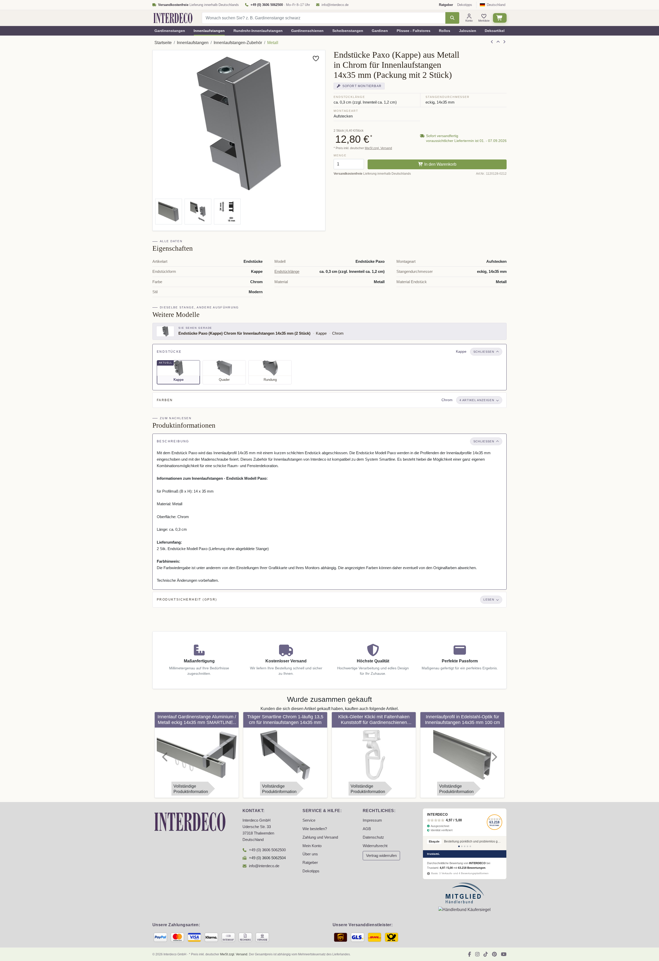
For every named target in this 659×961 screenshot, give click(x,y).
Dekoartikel (495, 31)
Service (308, 820)
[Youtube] (504, 954)
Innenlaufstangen (209, 31)
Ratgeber (310, 863)
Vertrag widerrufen (381, 856)
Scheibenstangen (347, 31)
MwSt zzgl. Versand (378, 148)
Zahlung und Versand (320, 837)
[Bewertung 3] (464, 846)
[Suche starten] (452, 18)
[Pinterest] (494, 954)
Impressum (372, 820)
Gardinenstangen (169, 31)
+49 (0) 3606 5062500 (267, 850)
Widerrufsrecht (375, 846)
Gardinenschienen (307, 31)
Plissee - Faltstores (413, 31)
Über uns (310, 854)
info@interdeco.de (335, 5)
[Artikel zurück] (492, 42)
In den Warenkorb (439, 164)
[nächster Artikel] (504, 42)
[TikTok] (485, 954)
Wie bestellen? (314, 829)
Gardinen (380, 31)
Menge (340, 155)
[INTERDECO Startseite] (173, 18)
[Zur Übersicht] (498, 42)
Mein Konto (312, 846)
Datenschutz (373, 837)
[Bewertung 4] (467, 846)
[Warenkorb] (500, 18)
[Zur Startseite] (190, 821)
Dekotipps (464, 5)
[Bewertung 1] (459, 846)
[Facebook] (469, 954)
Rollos (444, 31)
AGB (367, 829)
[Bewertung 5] (470, 846)
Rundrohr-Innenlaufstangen (258, 31)
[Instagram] (477, 954)
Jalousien (467, 31)
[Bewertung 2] (462, 846)
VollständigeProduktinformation (191, 789)
